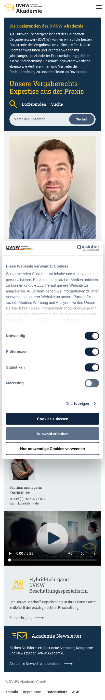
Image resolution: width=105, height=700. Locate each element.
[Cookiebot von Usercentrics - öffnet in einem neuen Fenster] (77, 248)
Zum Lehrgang (21, 618)
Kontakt (11, 692)
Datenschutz (57, 692)
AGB (75, 692)
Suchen (81, 119)
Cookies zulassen (52, 419)
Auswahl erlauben (52, 433)
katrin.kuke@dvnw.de (23, 503)
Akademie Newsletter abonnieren (35, 664)
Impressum (32, 692)
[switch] (92, 351)
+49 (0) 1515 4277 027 (29, 499)
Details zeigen (77, 403)
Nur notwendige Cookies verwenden (52, 448)
